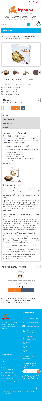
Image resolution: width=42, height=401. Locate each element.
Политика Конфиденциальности (7, 368)
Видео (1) (6, 127)
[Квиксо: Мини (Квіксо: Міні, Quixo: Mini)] (21, 54)
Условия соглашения (9, 372)
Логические (18, 299)
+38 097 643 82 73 (32, 318)
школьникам (5, 302)
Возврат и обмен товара (10, 375)
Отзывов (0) (7, 123)
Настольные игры (15, 37)
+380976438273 (12, 17)
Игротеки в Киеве (8, 365)
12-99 (17, 300)
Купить (16, 108)
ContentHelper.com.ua (26, 391)
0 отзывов (13, 84)
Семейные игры (24, 300)
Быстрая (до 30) (26, 302)
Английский (32, 299)
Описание (6, 115)
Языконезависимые (7, 300)
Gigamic (17, 87)
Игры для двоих (29, 37)
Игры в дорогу (9, 299)
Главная (4, 37)
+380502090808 (29, 17)
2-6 (19, 302)
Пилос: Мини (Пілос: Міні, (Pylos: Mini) (21, 280)
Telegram (29, 343)
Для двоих (13, 302)
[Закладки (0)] (30, 2)
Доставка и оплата (8, 362)
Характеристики (9, 119)
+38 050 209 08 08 (32, 322)
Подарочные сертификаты (10, 381)
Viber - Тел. (29, 347)
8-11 (31, 300)
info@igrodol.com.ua (32, 326)
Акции (5, 384)
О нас (4, 359)
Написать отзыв (24, 84)
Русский (25, 299)
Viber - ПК (29, 351)
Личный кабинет (8, 378)
